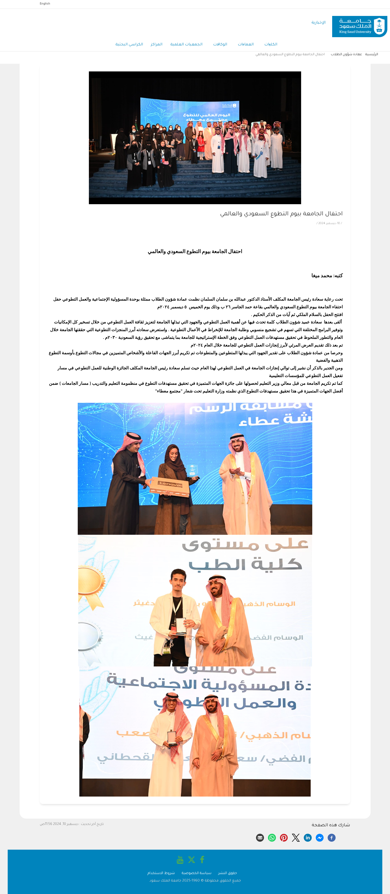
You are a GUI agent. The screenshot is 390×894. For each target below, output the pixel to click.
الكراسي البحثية (129, 45)
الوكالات (220, 45)
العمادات (246, 45)
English (45, 4)
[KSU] (360, 23)
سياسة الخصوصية (196, 873)
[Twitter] (296, 837)
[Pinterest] (284, 837)
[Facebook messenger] (320, 837)
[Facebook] (332, 837)
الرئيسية (371, 55)
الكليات (270, 45)
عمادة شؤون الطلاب (346, 55)
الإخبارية (318, 23)
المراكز (156, 45)
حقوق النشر (227, 873)
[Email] (260, 837)
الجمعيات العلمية (186, 45)
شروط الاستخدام (161, 873)
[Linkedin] (308, 837)
